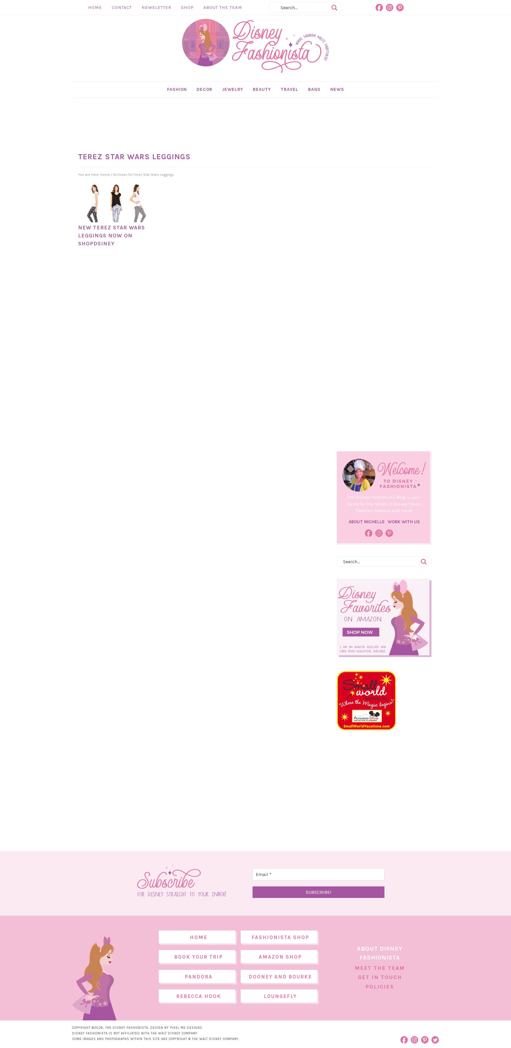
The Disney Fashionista (255, 46)
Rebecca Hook (198, 996)
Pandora (199, 977)
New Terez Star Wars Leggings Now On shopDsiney (111, 235)
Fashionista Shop (280, 937)
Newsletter (156, 7)
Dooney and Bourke (280, 977)
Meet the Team (380, 968)
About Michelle (367, 521)
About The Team (222, 7)
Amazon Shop (280, 957)
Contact (122, 7)
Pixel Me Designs (186, 1028)
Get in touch (380, 977)
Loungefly (280, 996)
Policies (380, 986)
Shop (187, 7)
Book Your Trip (198, 957)
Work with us (404, 521)
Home (95, 7)
